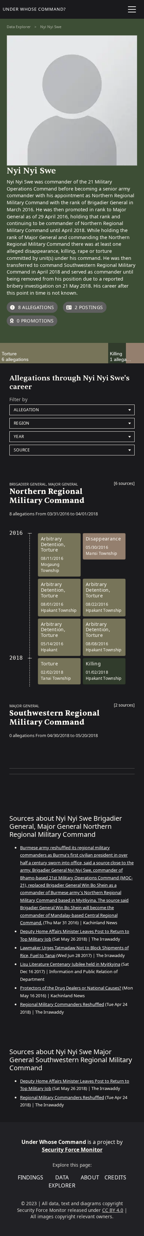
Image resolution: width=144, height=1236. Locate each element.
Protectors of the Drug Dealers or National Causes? (70, 988)
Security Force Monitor (72, 1149)
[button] (124, 485)
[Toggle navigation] (132, 9)
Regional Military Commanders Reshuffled (62, 1004)
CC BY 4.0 (112, 1210)
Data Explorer (19, 26)
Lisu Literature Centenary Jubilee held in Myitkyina (70, 964)
